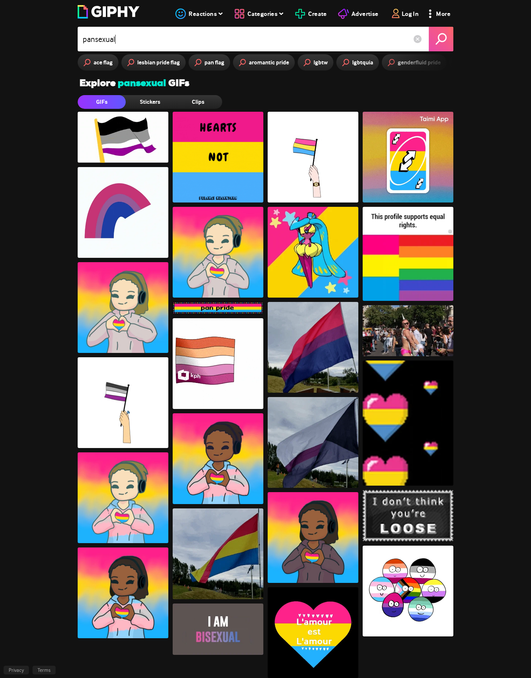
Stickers (150, 101)
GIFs (102, 101)
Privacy (16, 670)
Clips (198, 101)
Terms (44, 670)
